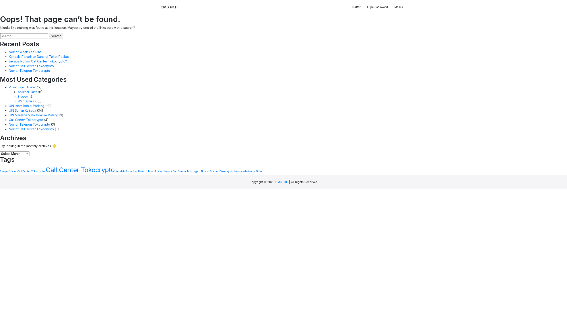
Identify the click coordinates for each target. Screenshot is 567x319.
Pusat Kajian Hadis (22, 87)
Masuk (398, 7)
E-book (23, 96)
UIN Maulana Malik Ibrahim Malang (33, 115)
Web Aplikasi (27, 101)
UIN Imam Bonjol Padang (26, 106)
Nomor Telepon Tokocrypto (29, 70)
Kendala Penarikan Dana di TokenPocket (39, 56)
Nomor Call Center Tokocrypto (31, 66)
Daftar (356, 7)
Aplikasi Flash (27, 92)
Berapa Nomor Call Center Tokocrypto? (38, 61)
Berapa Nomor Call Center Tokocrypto (22, 171)
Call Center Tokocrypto (26, 120)
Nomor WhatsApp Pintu (26, 52)
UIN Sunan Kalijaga (22, 110)
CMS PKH (281, 182)
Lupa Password (377, 7)
